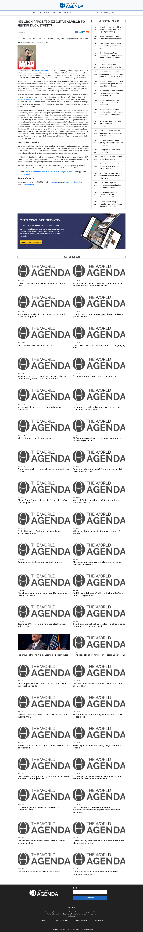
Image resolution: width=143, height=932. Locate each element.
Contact (99, 920)
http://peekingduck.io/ (44, 70)
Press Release (29, 184)
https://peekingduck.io (73, 182)
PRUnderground (24, 174)
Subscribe (90, 898)
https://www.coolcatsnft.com (29, 99)
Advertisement (81, 920)
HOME (33, 13)
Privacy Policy (62, 920)
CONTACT (68, 13)
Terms (43, 920)
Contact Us (52, 182)
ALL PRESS (57, 13)
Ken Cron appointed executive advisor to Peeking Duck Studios (49, 172)
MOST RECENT (44, 13)
